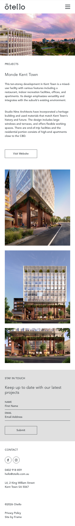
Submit (21, 430)
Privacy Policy (13, 513)
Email (8, 413)
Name (8, 402)
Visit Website (21, 153)
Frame (18, 517)
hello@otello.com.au (17, 474)
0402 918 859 (13, 470)
